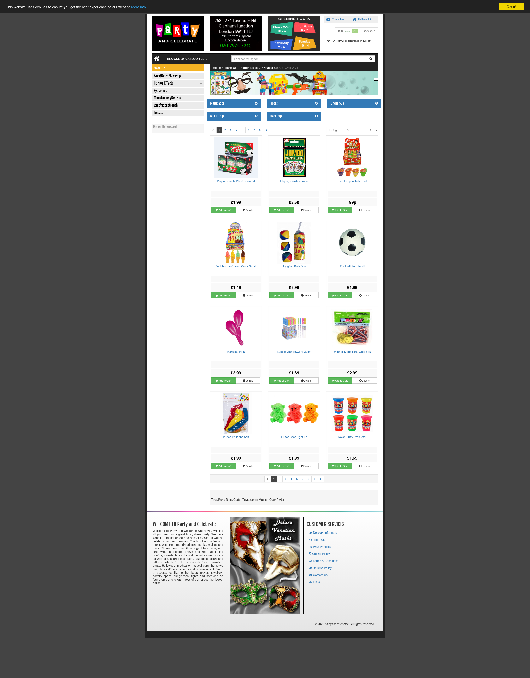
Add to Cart (224, 210)
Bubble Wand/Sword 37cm (294, 351)
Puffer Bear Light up (294, 437)
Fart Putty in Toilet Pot (352, 181)
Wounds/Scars (271, 67)
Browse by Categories (186, 59)
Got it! (511, 6)
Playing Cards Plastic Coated (236, 181)
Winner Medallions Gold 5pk (352, 351)
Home (217, 67)
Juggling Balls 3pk (294, 266)
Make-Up (231, 67)
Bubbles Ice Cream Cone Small (235, 266)
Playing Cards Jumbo (294, 181)
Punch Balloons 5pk (236, 437)
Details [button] (249, 210)
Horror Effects (249, 67)
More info (138, 7)
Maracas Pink (236, 351)
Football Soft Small (352, 266)
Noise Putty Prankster (352, 437)
